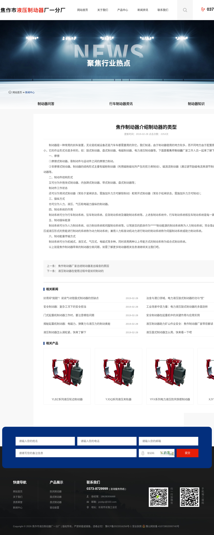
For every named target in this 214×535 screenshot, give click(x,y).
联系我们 (162, 10)
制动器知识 (196, 104)
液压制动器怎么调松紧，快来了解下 (64, 332)
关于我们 (102, 10)
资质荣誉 (17, 502)
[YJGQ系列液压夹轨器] (118, 372)
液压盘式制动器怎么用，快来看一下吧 (169, 332)
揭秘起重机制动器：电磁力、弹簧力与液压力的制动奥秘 (76, 323)
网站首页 (82, 10)
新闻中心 (30, 92)
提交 (187, 453)
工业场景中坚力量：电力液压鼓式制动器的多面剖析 (177, 306)
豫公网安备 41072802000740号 (162, 526)
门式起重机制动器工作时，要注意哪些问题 (68, 315)
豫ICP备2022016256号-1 (118, 526)
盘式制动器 (56, 502)
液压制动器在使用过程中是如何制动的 (81, 271)
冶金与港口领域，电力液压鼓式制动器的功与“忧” (175, 298)
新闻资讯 (142, 10)
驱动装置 (54, 507)
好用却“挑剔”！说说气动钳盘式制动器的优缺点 (71, 298)
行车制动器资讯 (121, 104)
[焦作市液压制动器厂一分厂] (33, 17)
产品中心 (122, 10)
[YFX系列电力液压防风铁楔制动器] (170, 372)
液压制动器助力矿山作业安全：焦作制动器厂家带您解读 (179, 323)
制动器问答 (46, 104)
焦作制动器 (176, 150)
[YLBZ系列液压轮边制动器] (67, 372)
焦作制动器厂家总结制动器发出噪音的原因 (83, 266)
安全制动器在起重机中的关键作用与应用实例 (173, 315)
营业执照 (137, 526)
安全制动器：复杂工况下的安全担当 (64, 306)
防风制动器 (56, 491)
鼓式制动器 (56, 496)
